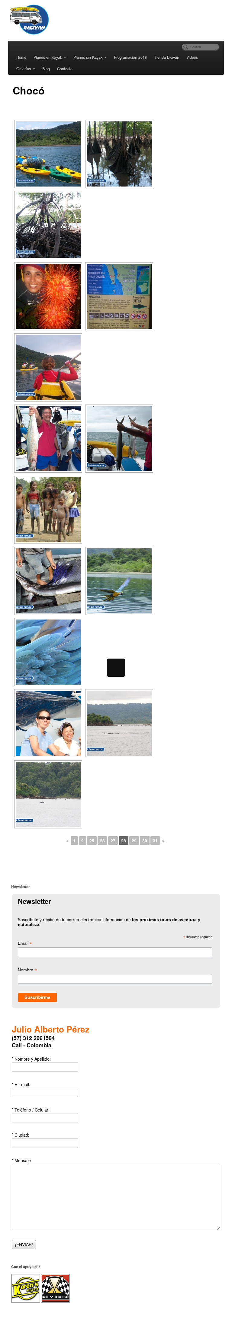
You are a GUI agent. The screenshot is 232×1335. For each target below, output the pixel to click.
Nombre (27, 970)
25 (91, 841)
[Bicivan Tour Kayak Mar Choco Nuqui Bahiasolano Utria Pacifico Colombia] (48, 154)
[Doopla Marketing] (116, 1322)
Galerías (23, 68)
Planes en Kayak (48, 57)
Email (25, 943)
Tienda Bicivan (166, 57)
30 (144, 841)
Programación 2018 (130, 57)
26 (102, 841)
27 (113, 841)
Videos (192, 57)
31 (155, 841)
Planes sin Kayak (87, 57)
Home (21, 57)
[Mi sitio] (53, 20)
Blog (46, 68)
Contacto (64, 68)
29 (134, 841)
